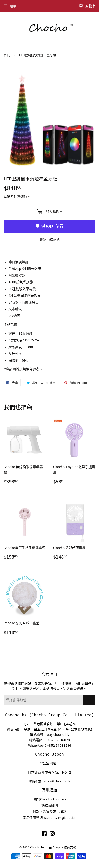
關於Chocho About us (49, 799)
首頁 (7, 55)
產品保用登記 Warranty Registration (49, 818)
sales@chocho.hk (57, 781)
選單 (13, 6)
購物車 (90, 6)
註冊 (89, 700)
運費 (23, 196)
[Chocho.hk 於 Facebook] (44, 834)
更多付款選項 (49, 239)
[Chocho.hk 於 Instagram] (52, 834)
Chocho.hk (37, 847)
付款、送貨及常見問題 (49, 811)
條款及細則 (49, 805)
